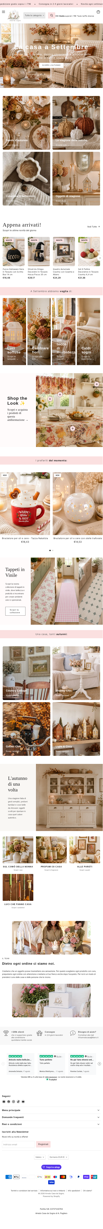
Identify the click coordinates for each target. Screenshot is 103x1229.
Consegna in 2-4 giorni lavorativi (56, 4)
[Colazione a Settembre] (26, 179)
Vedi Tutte (92, 227)
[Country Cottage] (26, 673)
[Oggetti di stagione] (76, 179)
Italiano (38, 1157)
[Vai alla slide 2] (52, 550)
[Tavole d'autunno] (26, 123)
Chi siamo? (87, 1191)
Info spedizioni (74, 1191)
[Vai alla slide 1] (50, 550)
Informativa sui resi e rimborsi (52, 1191)
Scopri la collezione (15, 611)
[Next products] (100, 258)
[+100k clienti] (20, 1035)
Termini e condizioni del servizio (24, 1191)
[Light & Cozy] (76, 729)
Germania (57, 1157)
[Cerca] (51, 15)
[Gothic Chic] (26, 729)
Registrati (43, 1144)
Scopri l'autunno (51, 65)
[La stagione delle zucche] (76, 123)
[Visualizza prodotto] (72, 428)
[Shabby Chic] (76, 673)
